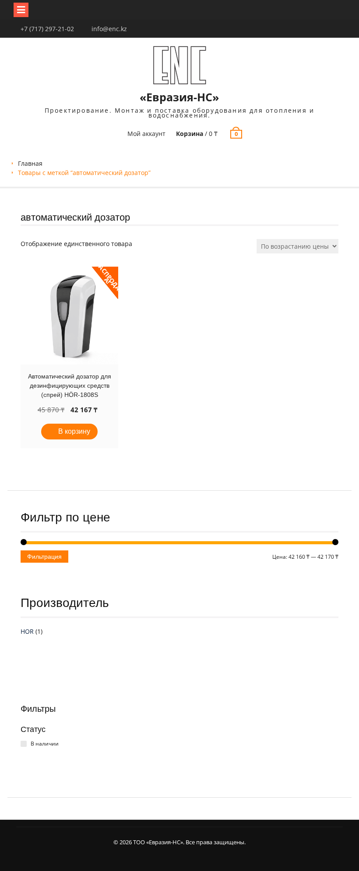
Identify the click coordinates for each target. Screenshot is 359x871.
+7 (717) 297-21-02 (47, 29)
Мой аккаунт (146, 133)
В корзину (74, 431)
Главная (30, 163)
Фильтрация (44, 556)
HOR (27, 631)
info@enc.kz (109, 29)
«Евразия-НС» (179, 96)
